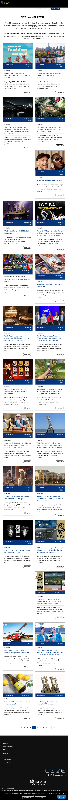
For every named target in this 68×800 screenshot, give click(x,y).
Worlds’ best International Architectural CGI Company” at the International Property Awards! (16, 338)
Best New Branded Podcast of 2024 (49, 181)
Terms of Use (40, 790)
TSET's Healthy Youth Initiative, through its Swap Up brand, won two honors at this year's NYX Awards (50, 653)
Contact (5, 753)
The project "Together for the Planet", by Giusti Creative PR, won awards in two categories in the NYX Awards (50, 233)
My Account (63, 8)
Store (49, 8)
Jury (30, 8)
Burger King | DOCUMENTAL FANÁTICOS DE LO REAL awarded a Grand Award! (17, 76)
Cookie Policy (40, 797)
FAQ (4, 756)
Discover (27, 92)
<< (14, 727)
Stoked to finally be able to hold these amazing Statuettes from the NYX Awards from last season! (17, 445)
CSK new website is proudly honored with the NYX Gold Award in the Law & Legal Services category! (50, 550)
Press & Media (42, 8)
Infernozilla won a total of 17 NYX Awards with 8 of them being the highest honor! (16, 392)
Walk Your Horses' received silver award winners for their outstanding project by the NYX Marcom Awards (49, 445)
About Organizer (7, 746)
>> (54, 727)
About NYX (6, 743)
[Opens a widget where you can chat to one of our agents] (61, 797)
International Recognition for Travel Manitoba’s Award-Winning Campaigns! (49, 76)
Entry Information (22, 8)
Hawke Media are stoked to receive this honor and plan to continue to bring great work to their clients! (49, 392)
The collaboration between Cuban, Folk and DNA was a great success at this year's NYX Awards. (50, 129)
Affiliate (5, 750)
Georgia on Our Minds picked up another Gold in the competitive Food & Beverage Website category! (50, 601)
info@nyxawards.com (57, 775)
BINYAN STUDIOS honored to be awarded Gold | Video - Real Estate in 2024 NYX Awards (50, 499)
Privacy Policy (47, 790)
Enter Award (55, 8)
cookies (58, 790)
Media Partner (7, 759)
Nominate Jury (7, 763)
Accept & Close (28, 797)
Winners (34, 8)
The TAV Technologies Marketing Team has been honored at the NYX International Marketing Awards (49, 338)
